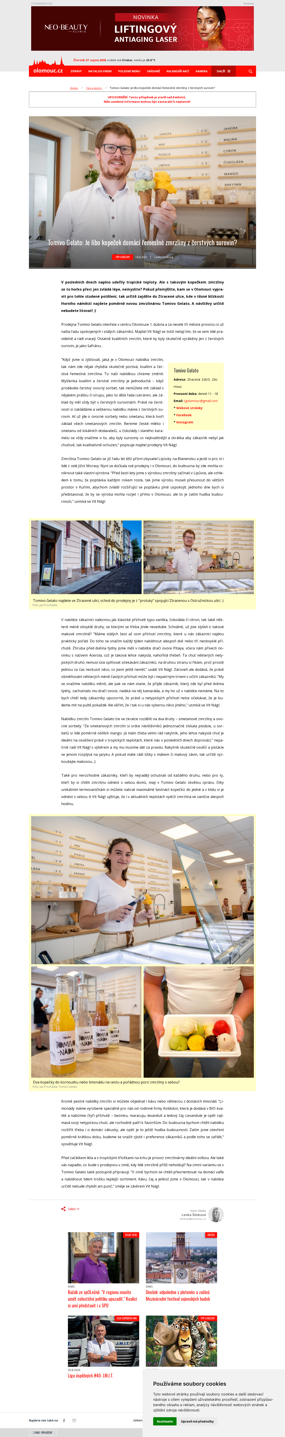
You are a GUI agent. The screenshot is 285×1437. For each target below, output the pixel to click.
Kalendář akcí (178, 71)
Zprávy (76, 71)
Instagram (184, 422)
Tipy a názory (94, 88)
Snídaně (153, 71)
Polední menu (129, 71)
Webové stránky (189, 408)
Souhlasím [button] (165, 1421)
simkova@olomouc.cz (193, 1218)
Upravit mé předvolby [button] (197, 1421)
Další (221, 71)
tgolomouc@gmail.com (201, 401)
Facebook (184, 415)
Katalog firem (100, 71)
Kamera (202, 71)
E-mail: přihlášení (43, 1432)
